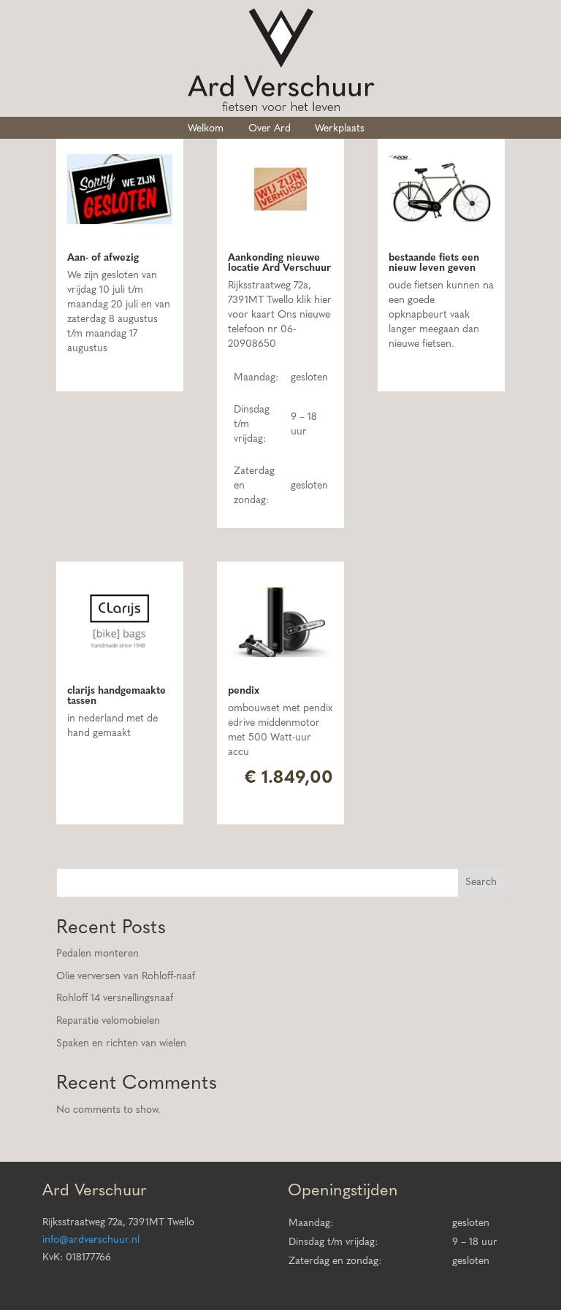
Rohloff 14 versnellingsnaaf (114, 998)
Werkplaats (340, 128)
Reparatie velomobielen (108, 1021)
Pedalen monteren (97, 954)
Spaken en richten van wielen (121, 1043)
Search (481, 882)
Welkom (206, 128)
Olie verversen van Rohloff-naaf (125, 976)
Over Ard (269, 128)
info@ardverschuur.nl (91, 1240)
